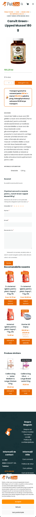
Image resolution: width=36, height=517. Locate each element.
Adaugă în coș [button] (10, 341)
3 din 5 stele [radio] (18, 206)
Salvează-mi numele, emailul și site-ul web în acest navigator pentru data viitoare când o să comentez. (17, 254)
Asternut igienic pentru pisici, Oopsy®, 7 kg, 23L (10, 328)
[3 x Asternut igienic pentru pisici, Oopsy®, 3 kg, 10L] (10, 276)
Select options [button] (10, 302)
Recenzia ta (9, 230)
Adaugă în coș (23, 83)
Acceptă (18, 502)
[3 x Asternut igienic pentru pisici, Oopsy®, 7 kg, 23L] (25, 276)
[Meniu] (33, 4)
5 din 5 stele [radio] (23, 206)
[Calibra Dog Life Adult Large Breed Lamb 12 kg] (25, 364)
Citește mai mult (25, 392)
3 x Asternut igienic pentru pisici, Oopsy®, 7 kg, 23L (26, 290)
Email (6, 220)
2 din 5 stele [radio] (16, 206)
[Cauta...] (22, 4)
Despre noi (28, 429)
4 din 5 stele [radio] (21, 206)
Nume (6, 210)
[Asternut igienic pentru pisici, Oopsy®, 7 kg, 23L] (10, 314)
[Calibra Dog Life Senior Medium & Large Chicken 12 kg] (10, 364)
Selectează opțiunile (26, 341)
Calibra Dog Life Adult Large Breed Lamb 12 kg (26, 377)
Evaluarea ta (8, 206)
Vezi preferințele (18, 512)
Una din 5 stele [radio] (14, 206)
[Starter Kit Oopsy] (25, 314)
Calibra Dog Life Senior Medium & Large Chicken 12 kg (10, 379)
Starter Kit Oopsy (25, 325)
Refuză (18, 507)
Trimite (8, 263)
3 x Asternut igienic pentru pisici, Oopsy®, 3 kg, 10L (10, 290)
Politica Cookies (28, 432)
